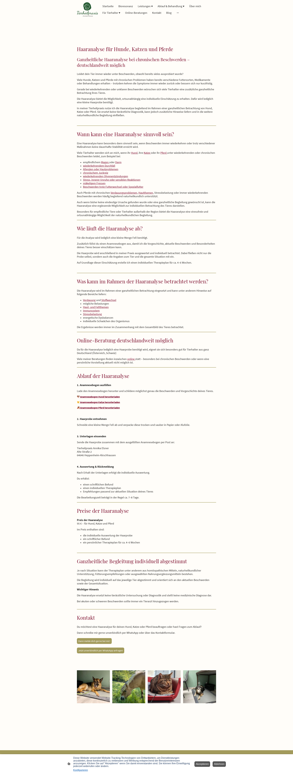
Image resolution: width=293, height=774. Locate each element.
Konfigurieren (80, 770)
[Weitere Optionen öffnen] (178, 13)
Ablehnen (219, 764)
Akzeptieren (202, 764)
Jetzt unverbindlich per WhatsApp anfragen (100, 650)
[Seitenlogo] (87, 9)
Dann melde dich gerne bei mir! (94, 641)
